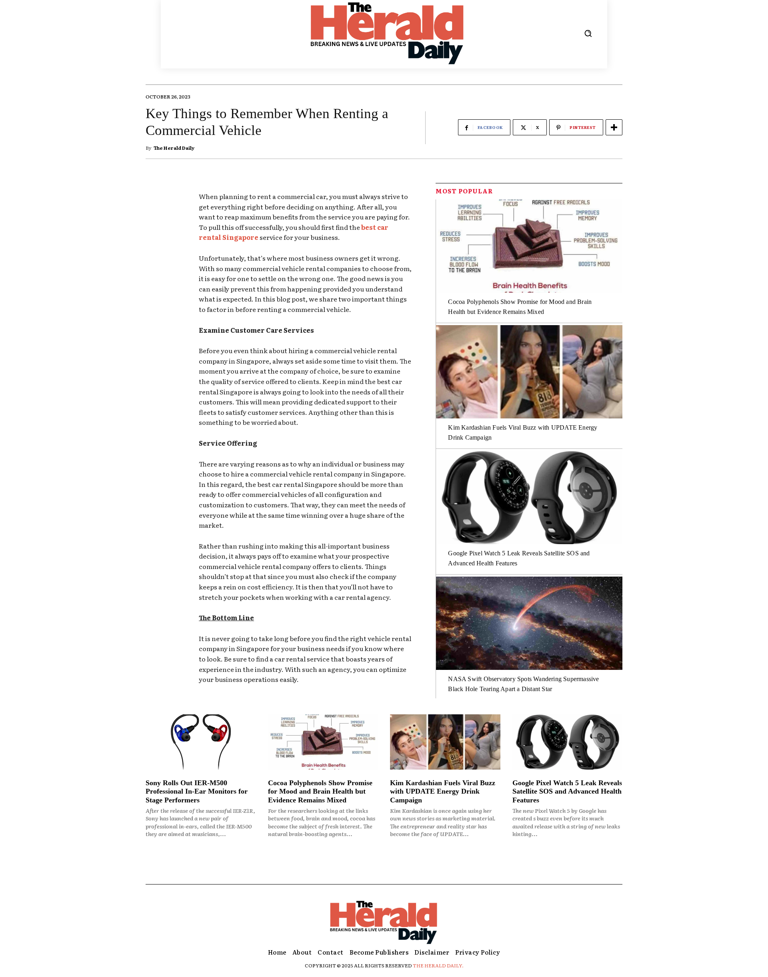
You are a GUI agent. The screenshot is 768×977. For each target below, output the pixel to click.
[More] (614, 127)
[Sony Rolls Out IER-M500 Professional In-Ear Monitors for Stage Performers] (201, 742)
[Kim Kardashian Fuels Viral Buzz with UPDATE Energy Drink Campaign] (529, 371)
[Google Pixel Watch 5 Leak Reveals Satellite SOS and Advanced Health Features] (529, 497)
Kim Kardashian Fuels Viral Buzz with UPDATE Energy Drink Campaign (442, 791)
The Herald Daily (174, 147)
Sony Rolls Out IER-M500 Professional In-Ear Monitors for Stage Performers (197, 791)
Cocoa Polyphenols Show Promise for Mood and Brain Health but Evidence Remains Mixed (320, 791)
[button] (588, 33)
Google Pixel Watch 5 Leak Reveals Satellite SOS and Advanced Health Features (567, 791)
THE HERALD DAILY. (438, 965)
